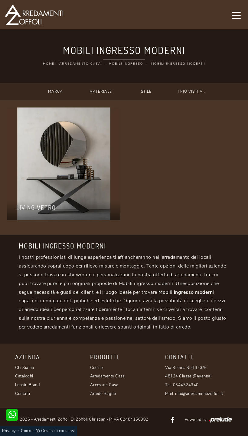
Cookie (27, 431)
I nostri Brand (27, 385)
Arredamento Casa (80, 64)
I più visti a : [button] (191, 91)
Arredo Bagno (103, 393)
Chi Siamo (24, 367)
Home (48, 64)
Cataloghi (24, 376)
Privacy (9, 431)
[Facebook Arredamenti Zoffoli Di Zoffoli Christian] (172, 419)
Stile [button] (146, 91)
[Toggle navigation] (236, 15)
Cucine (96, 367)
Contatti (22, 393)
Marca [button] (55, 91)
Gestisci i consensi (58, 431)
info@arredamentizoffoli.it (199, 393)
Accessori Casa (104, 385)
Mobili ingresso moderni (178, 64)
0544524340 (186, 385)
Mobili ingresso (126, 64)
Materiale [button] (101, 91)
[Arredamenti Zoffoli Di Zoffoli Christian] (34, 14)
